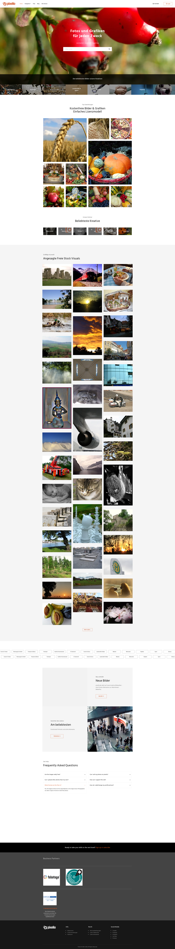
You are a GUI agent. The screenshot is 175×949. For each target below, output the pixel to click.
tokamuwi (80, 458)
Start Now (87, 826)
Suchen (109, 49)
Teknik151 (80, 362)
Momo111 (73, 189)
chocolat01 (51, 189)
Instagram (115, 934)
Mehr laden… (87, 630)
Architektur (91, 652)
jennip (72, 166)
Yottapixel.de (50, 315)
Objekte (9, 652)
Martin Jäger (112, 581)
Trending (56, 736)
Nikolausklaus (119, 121)
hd (48, 267)
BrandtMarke (112, 467)
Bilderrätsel (119, 652)
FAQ (34, 4)
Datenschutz (70, 931)
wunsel (49, 533)
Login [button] (168, 4)
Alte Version (44, 4)
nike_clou (49, 487)
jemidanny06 (112, 605)
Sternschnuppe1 (51, 390)
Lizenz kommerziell (94, 934)
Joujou (110, 418)
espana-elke (112, 367)
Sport (22, 652)
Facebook (115, 932)
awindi (49, 435)
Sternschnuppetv (97, 189)
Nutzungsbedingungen (95, 931)
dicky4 (49, 292)
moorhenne (112, 538)
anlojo (79, 550)
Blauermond (96, 143)
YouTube (115, 936)
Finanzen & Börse (160, 652)
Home (21, 4)
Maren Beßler (81, 387)
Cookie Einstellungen (72, 932)
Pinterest (115, 938)
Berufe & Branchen (105, 652)
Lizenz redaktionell (94, 932)
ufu (79, 481)
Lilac (79, 575)
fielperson (111, 267)
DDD (110, 318)
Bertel (110, 292)
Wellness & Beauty (78, 652)
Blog (38, 4)
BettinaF (111, 444)
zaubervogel (112, 512)
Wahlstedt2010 (51, 458)
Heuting (80, 319)
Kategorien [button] (27, 4)
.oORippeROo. (81, 411)
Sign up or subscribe (103, 847)
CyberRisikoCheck (50, 908)
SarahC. (50, 121)
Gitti (117, 189)
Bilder (101, 696)
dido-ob (49, 364)
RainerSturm (112, 561)
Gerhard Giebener (113, 344)
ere (79, 267)
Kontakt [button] (157, 4)
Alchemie (111, 393)
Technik (50, 652)
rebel (79, 507)
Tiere (64, 652)
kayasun (80, 596)
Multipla (50, 166)
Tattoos (36, 652)
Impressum (70, 934)
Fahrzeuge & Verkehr (146, 652)
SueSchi (80, 293)
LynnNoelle (50, 510)
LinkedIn (115, 931)
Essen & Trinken (133, 652)
